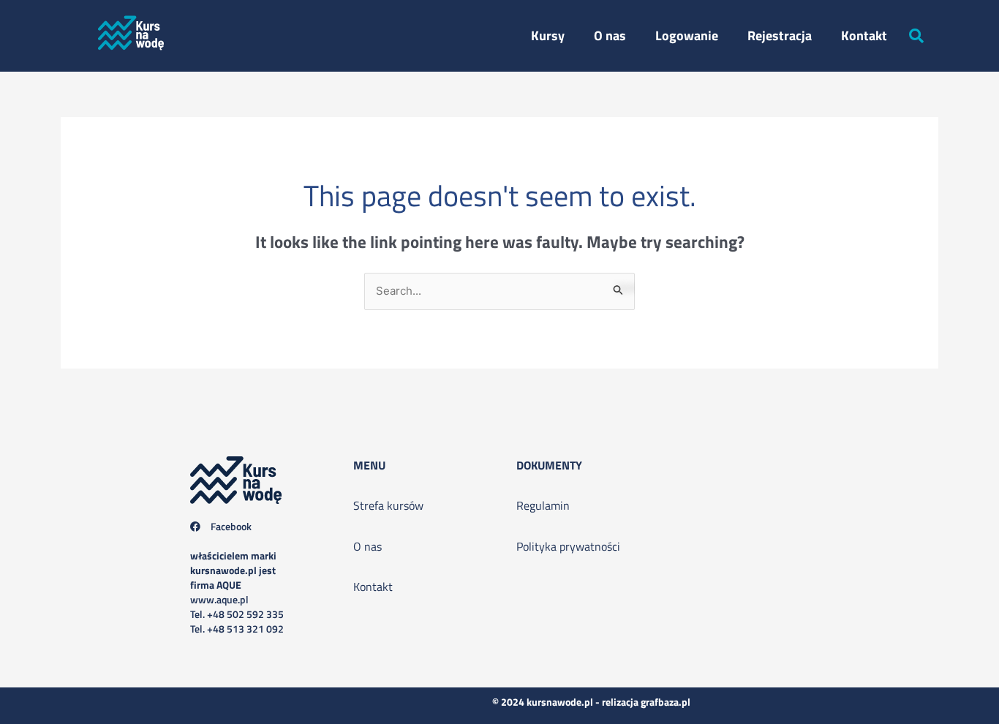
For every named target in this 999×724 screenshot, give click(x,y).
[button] (916, 35)
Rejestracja (779, 35)
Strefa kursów (388, 505)
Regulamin (543, 505)
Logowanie (686, 35)
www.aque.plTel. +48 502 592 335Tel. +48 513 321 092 (237, 592)
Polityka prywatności (568, 546)
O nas (610, 35)
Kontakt (864, 35)
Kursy (548, 35)
